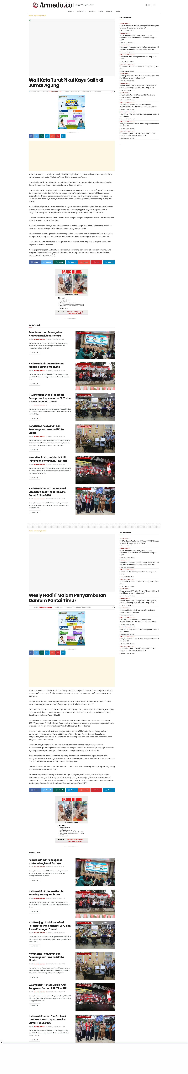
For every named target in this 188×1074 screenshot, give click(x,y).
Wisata (109, 12)
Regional (80, 12)
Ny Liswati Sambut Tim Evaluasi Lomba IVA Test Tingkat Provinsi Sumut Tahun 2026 (47, 492)
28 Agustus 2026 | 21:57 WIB (127, 31)
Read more (34, 352)
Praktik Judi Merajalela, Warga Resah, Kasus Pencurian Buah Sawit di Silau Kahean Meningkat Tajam (138, 37)
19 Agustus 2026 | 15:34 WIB (56, 436)
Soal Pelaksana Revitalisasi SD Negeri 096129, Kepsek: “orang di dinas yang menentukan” (139, 27)
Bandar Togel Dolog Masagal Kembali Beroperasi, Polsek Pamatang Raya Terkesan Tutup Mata (138, 86)
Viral (118, 12)
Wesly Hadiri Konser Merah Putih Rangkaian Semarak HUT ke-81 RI (48, 459)
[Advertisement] (72, 156)
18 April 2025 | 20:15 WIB (72, 92)
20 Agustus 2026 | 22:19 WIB (127, 80)
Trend (91, 12)
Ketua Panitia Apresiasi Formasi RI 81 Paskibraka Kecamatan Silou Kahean (137, 96)
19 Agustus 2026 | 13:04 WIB (56, 499)
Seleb (100, 12)
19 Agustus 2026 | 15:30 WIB (56, 464)
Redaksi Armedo (55, 92)
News (70, 12)
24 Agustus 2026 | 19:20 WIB (127, 42)
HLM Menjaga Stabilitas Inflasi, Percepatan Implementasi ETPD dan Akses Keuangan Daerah (50, 398)
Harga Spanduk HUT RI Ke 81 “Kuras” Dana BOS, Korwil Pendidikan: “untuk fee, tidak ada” (139, 77)
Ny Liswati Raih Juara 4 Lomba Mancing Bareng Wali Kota (46, 365)
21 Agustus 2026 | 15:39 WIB (56, 370)
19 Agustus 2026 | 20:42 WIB (127, 100)
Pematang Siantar (40, 16)
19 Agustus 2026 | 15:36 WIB (56, 405)
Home (31, 16)
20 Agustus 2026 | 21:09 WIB (127, 90)
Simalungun (125, 23)
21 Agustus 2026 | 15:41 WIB (55, 339)
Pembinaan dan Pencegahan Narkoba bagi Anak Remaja (45, 334)
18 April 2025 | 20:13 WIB (72, 607)
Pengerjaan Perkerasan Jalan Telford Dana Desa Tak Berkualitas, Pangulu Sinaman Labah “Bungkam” (139, 48)
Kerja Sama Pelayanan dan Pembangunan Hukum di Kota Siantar (46, 429)
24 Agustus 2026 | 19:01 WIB (127, 52)
